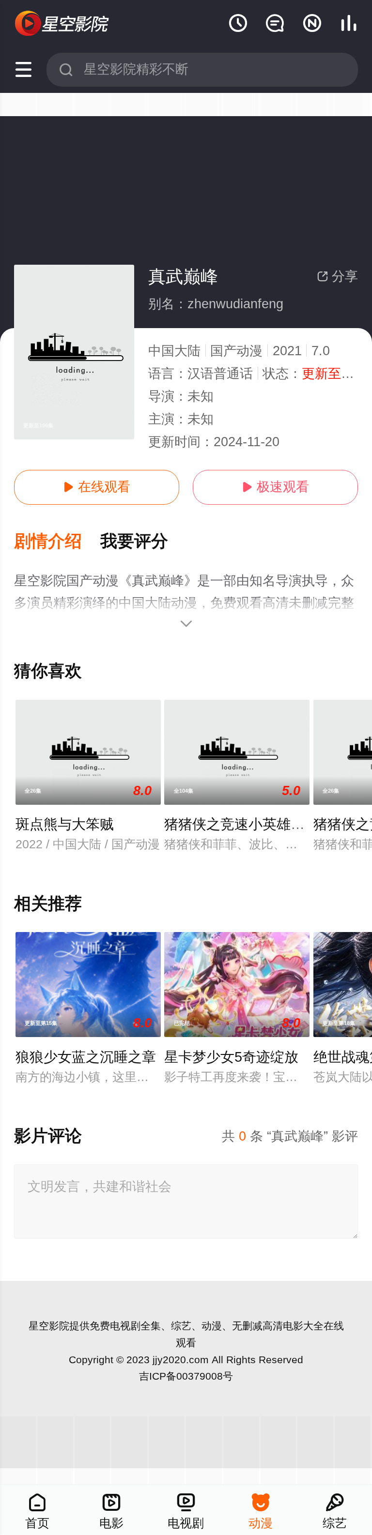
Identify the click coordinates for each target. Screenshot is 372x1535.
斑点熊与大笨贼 (65, 824)
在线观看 (96, 487)
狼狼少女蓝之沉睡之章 (86, 1057)
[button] (57, 541)
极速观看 (275, 487)
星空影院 (49, 1325)
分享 (337, 276)
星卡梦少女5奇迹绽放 (231, 1057)
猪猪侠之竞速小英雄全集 (241, 824)
